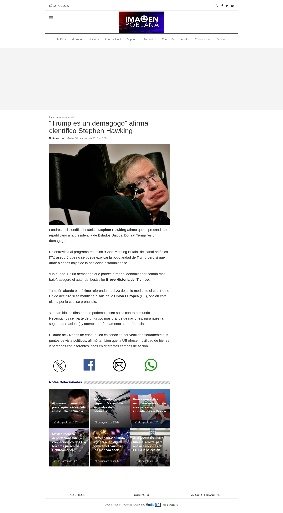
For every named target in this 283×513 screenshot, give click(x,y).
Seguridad (150, 39)
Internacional (113, 39)
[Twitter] (226, 6)
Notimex (54, 138)
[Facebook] (222, 6)
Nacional (94, 39)
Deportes (132, 39)
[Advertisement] (141, 79)
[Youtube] (232, 6)
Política (61, 39)
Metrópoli (77, 39)
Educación (168, 39)
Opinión (221, 39)
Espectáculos (203, 39)
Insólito (184, 39)
